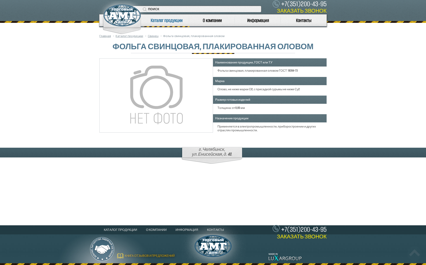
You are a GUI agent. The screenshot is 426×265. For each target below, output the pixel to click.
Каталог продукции (167, 20)
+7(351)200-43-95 (304, 229)
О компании (212, 20)
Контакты (304, 20)
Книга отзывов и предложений (150, 256)
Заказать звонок (302, 11)
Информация (258, 20)
